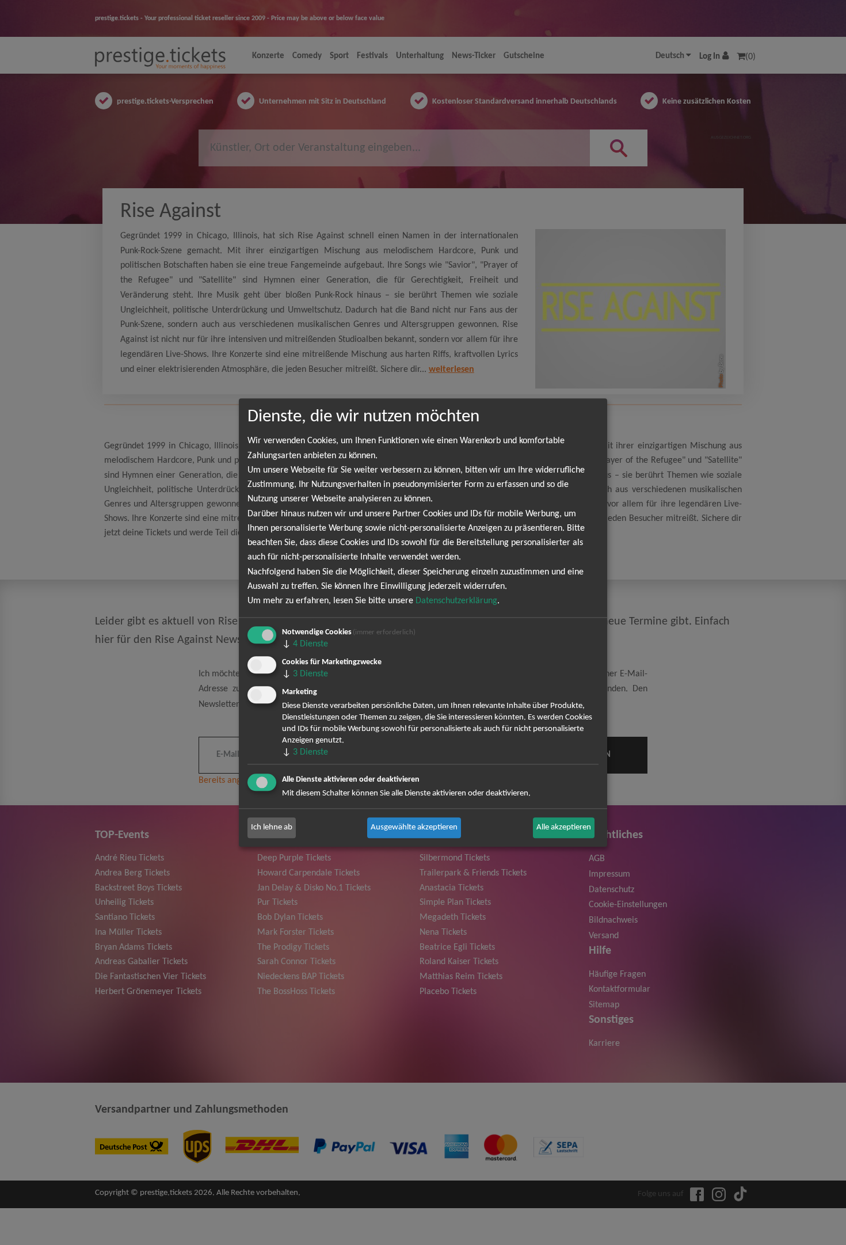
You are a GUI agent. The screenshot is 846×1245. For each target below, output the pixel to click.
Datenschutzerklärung (456, 601)
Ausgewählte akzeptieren (414, 827)
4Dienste (305, 644)
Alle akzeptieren (563, 827)
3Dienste (305, 674)
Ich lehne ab (271, 827)
